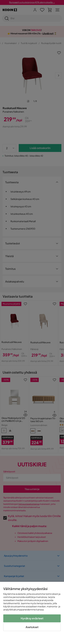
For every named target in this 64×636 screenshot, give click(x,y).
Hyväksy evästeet (32, 618)
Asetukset (32, 627)
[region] (32, 609)
